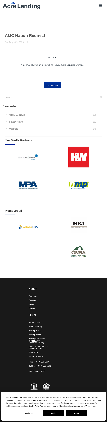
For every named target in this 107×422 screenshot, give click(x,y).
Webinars (13, 129)
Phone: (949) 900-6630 (39, 362)
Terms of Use (35, 322)
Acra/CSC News (17, 115)
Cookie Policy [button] (34, 406)
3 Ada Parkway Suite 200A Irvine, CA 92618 (36, 352)
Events (32, 308)
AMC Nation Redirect (25, 35)
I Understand (52, 85)
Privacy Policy (35, 330)
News (31, 304)
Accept (77, 413)
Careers (32, 300)
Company (33, 296)
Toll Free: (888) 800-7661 (40, 366)
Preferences (30, 413)
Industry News (16, 122)
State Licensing (35, 326)
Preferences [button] (90, 406)
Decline (53, 413)
